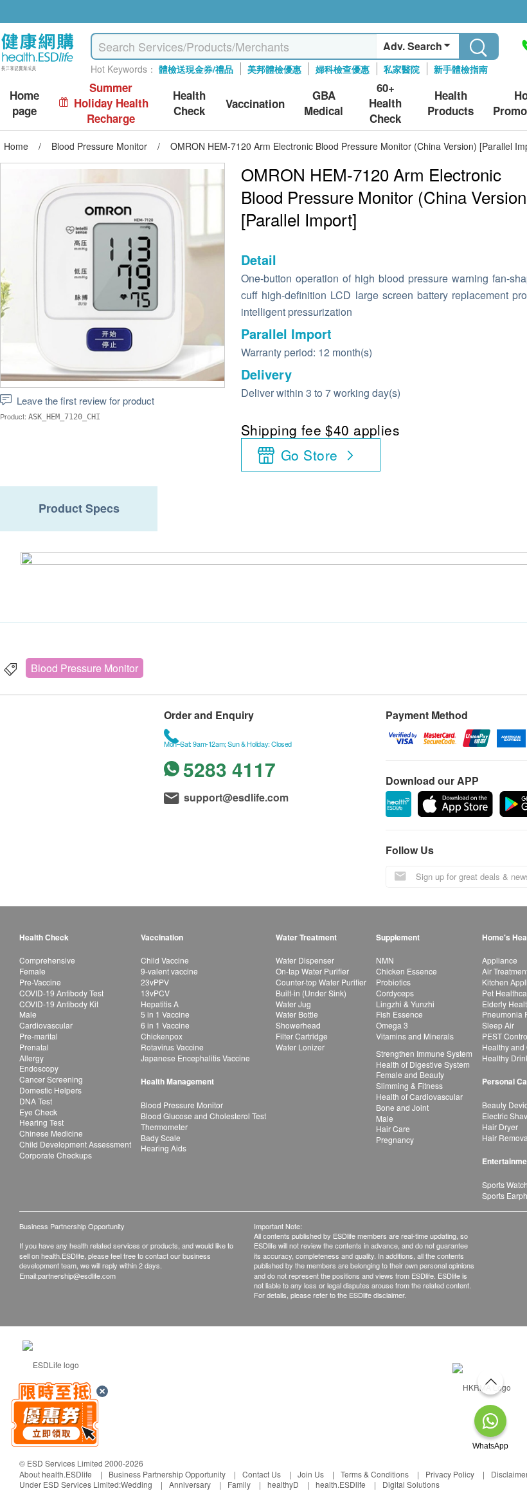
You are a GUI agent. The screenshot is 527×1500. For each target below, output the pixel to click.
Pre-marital (38, 1035)
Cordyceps (395, 992)
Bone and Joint (402, 1107)
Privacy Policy (449, 1473)
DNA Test (35, 1100)
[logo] (37, 71)
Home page (24, 103)
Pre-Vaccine (40, 981)
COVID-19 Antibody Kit (58, 1003)
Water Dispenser (305, 960)
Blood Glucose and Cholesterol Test (203, 1115)
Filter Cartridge (302, 1035)
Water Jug (293, 1003)
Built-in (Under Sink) (311, 992)
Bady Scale (161, 1137)
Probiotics (393, 981)
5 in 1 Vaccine (165, 1014)
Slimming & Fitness (409, 1085)
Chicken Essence (406, 970)
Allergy (31, 1057)
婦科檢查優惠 (343, 68)
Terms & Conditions (375, 1473)
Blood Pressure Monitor (84, 668)
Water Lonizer (300, 1046)
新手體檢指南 (461, 68)
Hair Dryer (500, 1126)
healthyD (283, 1484)
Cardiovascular (46, 1025)
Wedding (136, 1484)
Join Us (311, 1473)
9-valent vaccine (169, 970)
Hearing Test (41, 1122)
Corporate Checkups (55, 1154)
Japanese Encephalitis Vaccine (195, 1057)
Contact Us (261, 1473)
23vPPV (155, 981)
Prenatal (34, 1046)
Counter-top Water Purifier (321, 981)
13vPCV (155, 992)
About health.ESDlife (55, 1473)
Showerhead (298, 1025)
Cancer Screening (51, 1079)
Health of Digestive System (423, 1064)
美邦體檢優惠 (274, 68)
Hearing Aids (163, 1147)
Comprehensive (47, 960)
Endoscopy (38, 1068)
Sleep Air (498, 1025)
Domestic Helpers (50, 1089)
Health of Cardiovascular (419, 1096)
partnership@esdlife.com (77, 1275)
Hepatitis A (160, 1003)
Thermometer (164, 1126)
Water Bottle (297, 1014)
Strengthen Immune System (424, 1053)
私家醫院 (402, 68)
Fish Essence (399, 1014)
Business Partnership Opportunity (167, 1473)
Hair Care (393, 1128)
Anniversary (190, 1484)
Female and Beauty (410, 1074)
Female (32, 970)
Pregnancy (395, 1139)
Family (239, 1484)
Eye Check (38, 1111)
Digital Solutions (411, 1484)
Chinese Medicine (51, 1133)
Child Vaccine (165, 960)
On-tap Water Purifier (312, 970)
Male (28, 1014)
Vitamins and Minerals (415, 1035)
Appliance (499, 960)
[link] (50, 1363)
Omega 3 (392, 1025)
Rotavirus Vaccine (172, 1046)
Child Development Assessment (75, 1144)
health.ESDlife (341, 1484)
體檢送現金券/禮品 (196, 68)
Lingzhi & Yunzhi (405, 1003)
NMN (385, 960)
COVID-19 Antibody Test (61, 992)
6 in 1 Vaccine (165, 1025)
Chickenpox (162, 1035)
